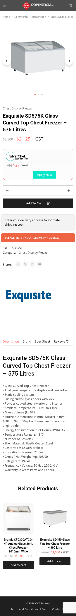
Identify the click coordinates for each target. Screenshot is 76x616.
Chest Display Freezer (18, 108)
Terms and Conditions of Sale (29, 609)
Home (6, 16)
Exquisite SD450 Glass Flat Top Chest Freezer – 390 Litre (55, 543)
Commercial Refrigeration (30, 16)
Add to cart (34, 203)
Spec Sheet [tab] (42, 341)
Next (69, 61)
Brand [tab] (27, 341)
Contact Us (58, 609)
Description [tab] (11, 341)
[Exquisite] (28, 296)
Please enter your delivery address (32, 237)
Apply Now (44, 175)
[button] (18, 565)
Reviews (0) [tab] (61, 341)
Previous (7, 61)
